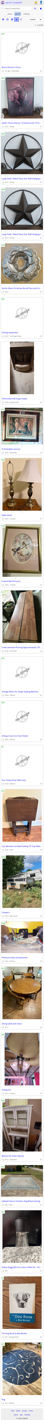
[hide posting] (41, 71)
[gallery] (16, 19)
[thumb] (7, 19)
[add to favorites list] (3, 71)
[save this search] (41, 8)
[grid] (12, 19)
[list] (3, 19)
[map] (21, 19)
